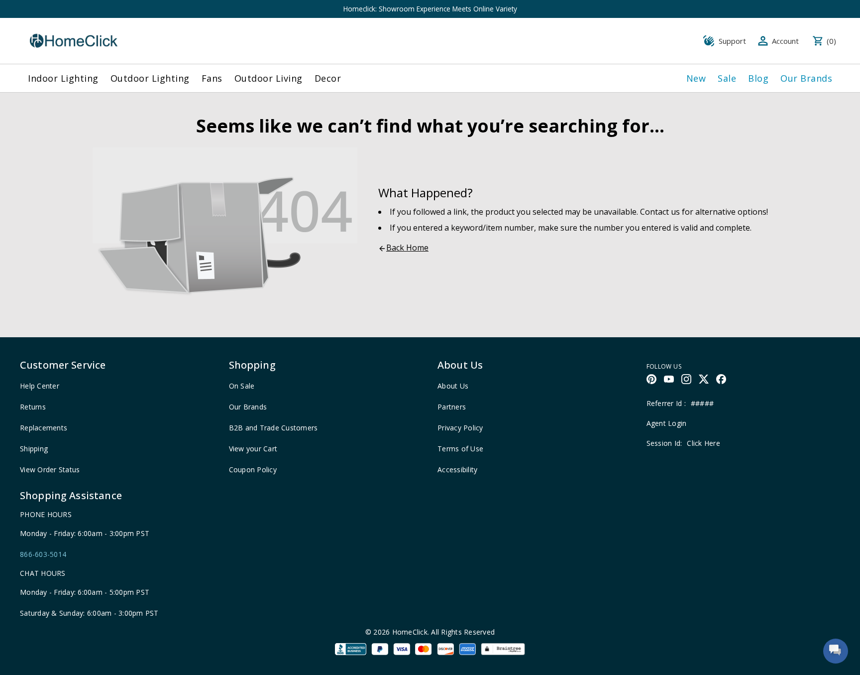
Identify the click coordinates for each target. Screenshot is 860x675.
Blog (758, 78)
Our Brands (806, 78)
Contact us (660, 211)
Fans (212, 78)
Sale (727, 78)
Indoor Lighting (63, 78)
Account (785, 41)
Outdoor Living (268, 78)
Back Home (407, 247)
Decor (328, 78)
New (696, 78)
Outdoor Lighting (150, 78)
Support (732, 41)
